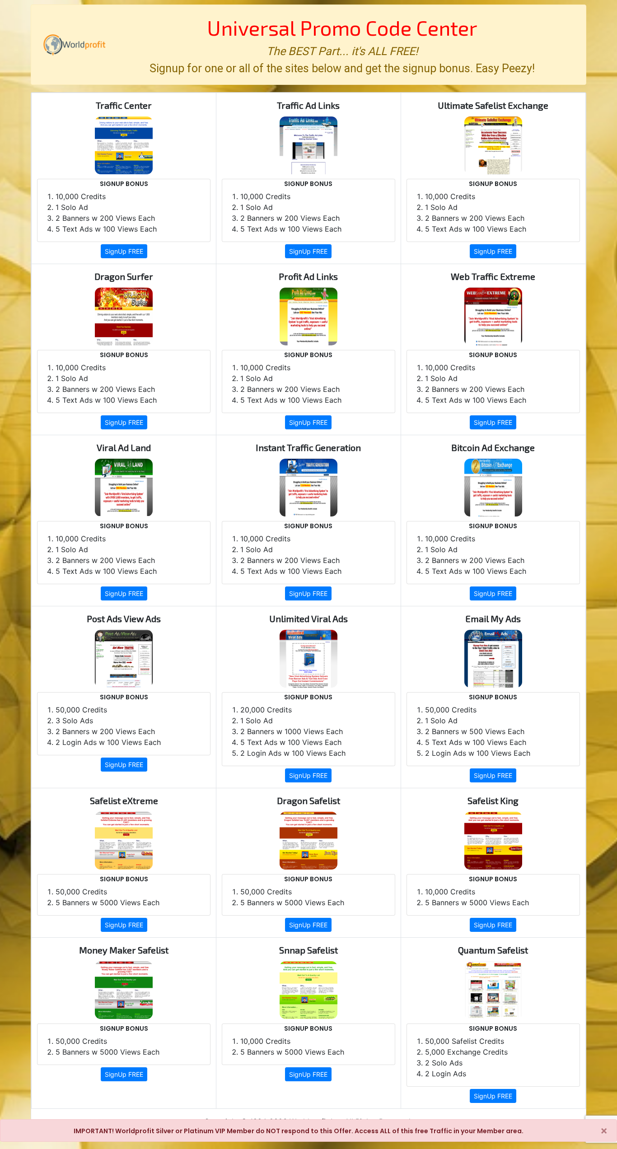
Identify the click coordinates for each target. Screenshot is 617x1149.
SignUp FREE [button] (124, 251)
